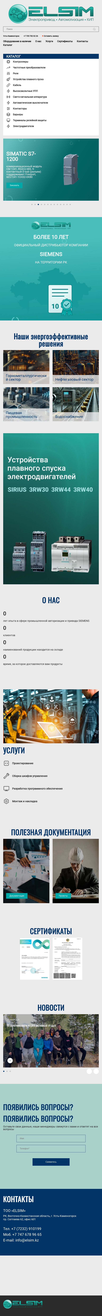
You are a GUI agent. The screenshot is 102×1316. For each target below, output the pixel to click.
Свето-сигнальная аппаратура (30, 96)
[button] (5, 871)
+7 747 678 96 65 (27, 1234)
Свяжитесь (51, 1162)
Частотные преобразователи (29, 67)
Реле (15, 73)
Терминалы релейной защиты (29, 120)
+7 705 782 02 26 (31, 36)
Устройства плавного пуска (28, 79)
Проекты (63, 896)
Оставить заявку (51, 36)
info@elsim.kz (27, 1240)
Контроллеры (20, 61)
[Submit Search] (94, 29)
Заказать (14, 185)
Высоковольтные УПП (25, 91)
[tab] (32, 204)
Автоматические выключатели (30, 102)
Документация (16, 896)
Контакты (82, 41)
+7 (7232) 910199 (26, 1229)
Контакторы (20, 108)
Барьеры (18, 114)
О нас (38, 41)
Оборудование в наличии (17, 41)
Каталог (7, 45)
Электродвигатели (23, 126)
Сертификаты (65, 41)
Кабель (17, 85)
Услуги (49, 41)
